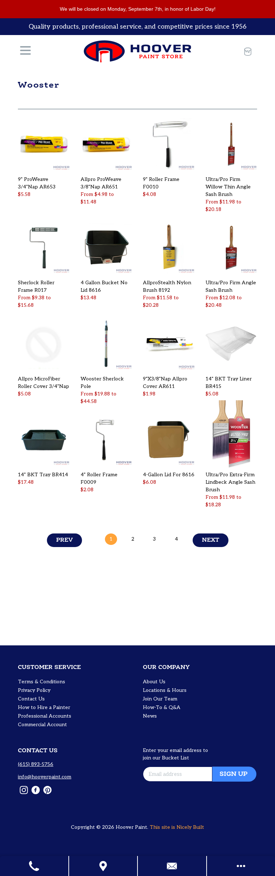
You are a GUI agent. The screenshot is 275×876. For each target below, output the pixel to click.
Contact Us (31, 699)
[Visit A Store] (103, 866)
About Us (154, 682)
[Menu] (25, 51)
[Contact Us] (172, 866)
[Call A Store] (34, 866)
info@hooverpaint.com (44, 777)
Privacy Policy (34, 690)
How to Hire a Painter (44, 707)
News (150, 716)
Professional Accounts (44, 716)
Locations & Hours (165, 690)
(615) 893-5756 (35, 764)
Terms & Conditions (41, 682)
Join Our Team (160, 699)
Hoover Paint (131, 827)
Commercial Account (42, 725)
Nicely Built (190, 827)
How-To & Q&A (161, 707)
